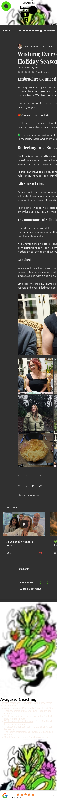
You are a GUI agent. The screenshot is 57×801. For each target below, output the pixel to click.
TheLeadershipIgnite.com (17, 711)
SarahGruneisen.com (15, 737)
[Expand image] (35, 376)
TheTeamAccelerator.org (17, 732)
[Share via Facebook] (19, 485)
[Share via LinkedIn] (33, 485)
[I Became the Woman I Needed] (24, 524)
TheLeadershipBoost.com (17, 726)
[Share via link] (40, 485)
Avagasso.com (12, 708)
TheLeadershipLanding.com (18, 721)
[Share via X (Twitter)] (26, 485)
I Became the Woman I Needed (19, 543)
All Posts (8, 30)
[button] (28, 11)
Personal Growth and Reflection (32, 475)
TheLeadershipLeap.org (16, 716)
